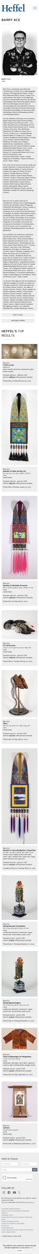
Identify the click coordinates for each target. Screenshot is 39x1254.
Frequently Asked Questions (11, 1209)
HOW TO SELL (18, 315)
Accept (19, 1250)
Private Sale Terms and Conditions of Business (17, 1217)
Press (3, 1219)
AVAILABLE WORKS (18, 320)
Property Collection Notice (10, 1221)
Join (34, 1170)
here (31, 1248)
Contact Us (5, 1225)
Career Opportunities (8, 1232)
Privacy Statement (8, 1228)
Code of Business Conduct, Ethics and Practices (17, 1230)
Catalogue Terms (7, 1215)
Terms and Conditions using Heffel (13, 1223)
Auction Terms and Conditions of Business (15, 1211)
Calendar (5, 1213)
